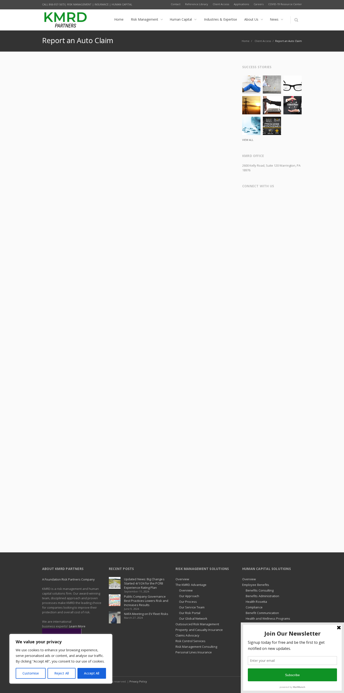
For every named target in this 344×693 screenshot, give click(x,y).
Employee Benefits (255, 585)
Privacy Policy (138, 681)
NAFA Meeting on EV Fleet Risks (146, 614)
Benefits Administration (262, 596)
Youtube (283, 198)
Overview (182, 579)
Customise (30, 673)
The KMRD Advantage (191, 585)
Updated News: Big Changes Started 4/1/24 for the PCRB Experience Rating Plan (144, 583)
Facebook (246, 198)
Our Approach (189, 596)
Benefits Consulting (260, 590)
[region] (60, 659)
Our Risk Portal (189, 613)
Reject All (61, 673)
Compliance (254, 607)
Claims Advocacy (187, 635)
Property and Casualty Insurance (199, 630)
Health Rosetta (256, 601)
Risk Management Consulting (196, 646)
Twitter (255, 198)
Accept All (91, 673)
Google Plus (265, 198)
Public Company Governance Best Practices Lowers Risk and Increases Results (146, 600)
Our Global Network (193, 618)
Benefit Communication (262, 613)
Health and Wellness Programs (268, 618)
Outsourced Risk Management (197, 624)
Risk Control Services (190, 641)
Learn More (77, 626)
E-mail (292, 198)
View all (247, 140)
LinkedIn (274, 198)
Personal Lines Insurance (194, 652)
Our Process (188, 601)
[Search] (296, 20)
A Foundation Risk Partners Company (68, 579)
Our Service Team (192, 607)
